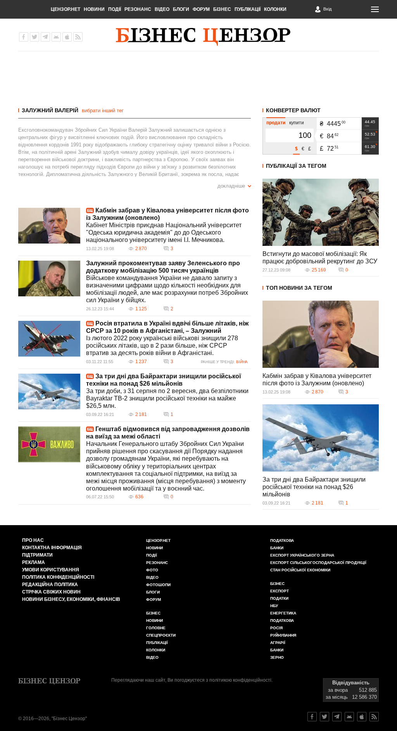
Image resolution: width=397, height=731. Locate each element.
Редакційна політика (50, 584)
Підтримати (37, 555)
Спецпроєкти (161, 635)
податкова (282, 620)
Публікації (248, 9)
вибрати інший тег (103, 110)
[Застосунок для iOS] (67, 37)
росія (276, 628)
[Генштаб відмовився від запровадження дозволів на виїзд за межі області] (49, 444)
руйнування (283, 635)
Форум (201, 9)
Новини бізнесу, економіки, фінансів (71, 599)
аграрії (277, 642)
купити (296, 122)
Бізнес (222, 9)
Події (114, 9)
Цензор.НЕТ (65, 9)
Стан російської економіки (300, 570)
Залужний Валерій (50, 110)
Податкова (282, 540)
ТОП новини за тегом (299, 288)
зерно (277, 657)
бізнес (277, 583)
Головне (156, 628)
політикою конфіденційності (240, 680)
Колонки (275, 9)
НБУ (274, 606)
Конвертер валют (293, 110)
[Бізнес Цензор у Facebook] (23, 37)
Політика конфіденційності (58, 577)
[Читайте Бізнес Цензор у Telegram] (337, 716)
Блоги (181, 9)
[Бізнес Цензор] (203, 37)
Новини (94, 9)
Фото (152, 570)
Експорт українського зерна (302, 555)
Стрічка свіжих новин (51, 592)
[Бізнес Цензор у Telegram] (45, 37)
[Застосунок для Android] (56, 37)
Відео (162, 9)
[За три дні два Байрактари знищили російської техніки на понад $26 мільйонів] (49, 391)
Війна (242, 362)
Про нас (33, 540)
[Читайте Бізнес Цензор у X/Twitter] (324, 716)
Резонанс (137, 9)
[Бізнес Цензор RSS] (78, 37)
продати (275, 122)
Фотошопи (158, 585)
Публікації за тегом (296, 166)
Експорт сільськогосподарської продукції (318, 562)
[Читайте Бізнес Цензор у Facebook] (312, 716)
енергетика (283, 613)
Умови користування (50, 570)
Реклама (33, 562)
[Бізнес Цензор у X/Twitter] (34, 37)
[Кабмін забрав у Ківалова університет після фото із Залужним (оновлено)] (49, 226)
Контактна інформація (52, 547)
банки (276, 548)
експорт (279, 591)
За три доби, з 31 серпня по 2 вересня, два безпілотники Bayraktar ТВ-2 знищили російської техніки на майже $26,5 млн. (167, 398)
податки (279, 598)
